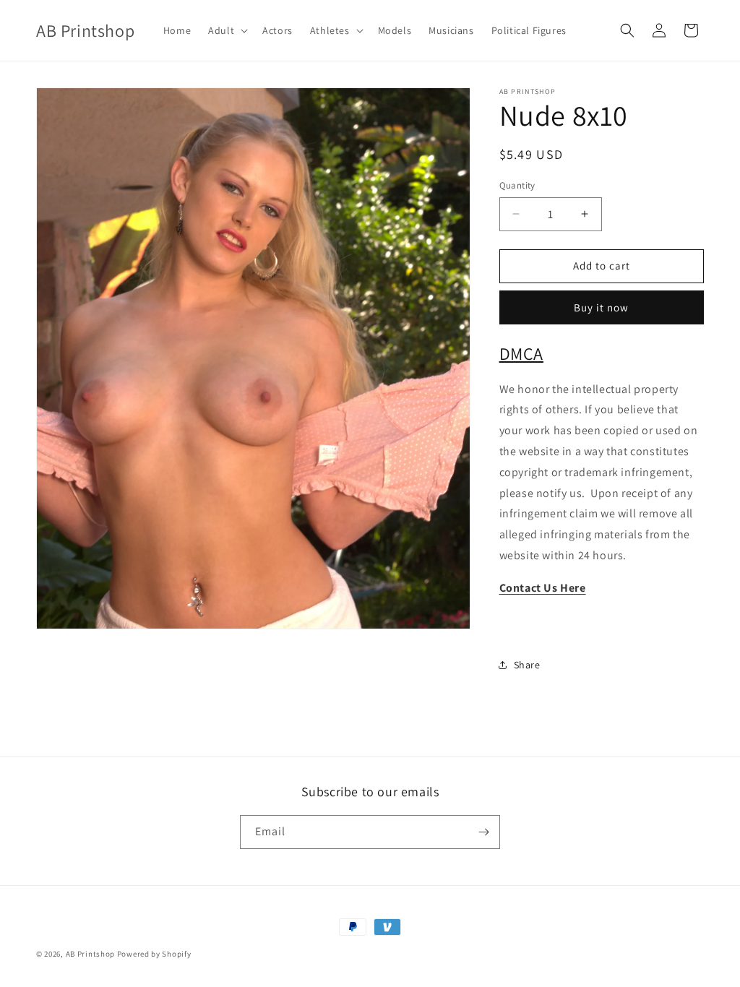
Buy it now (601, 307)
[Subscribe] (483, 832)
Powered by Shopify (154, 954)
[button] (226, 30)
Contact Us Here (542, 587)
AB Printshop (90, 954)
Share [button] (527, 664)
